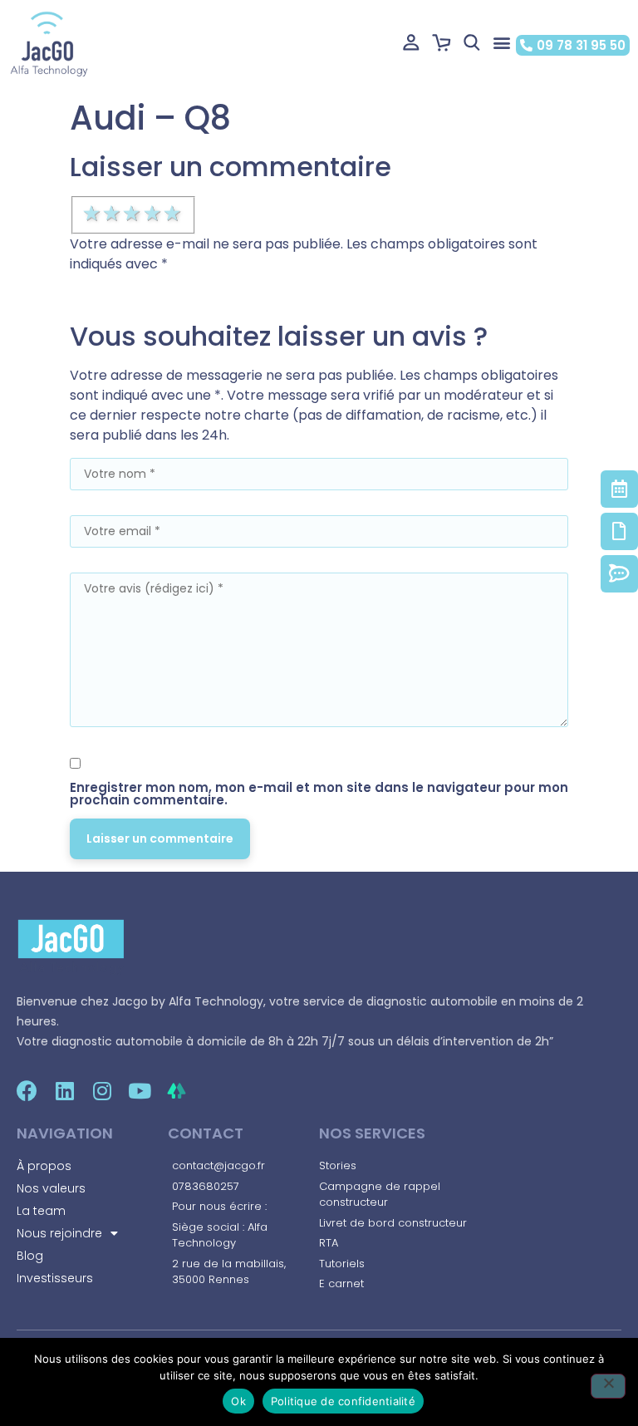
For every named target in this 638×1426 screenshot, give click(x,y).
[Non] (608, 1386)
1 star (93, 213)
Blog (30, 1255)
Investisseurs (55, 1278)
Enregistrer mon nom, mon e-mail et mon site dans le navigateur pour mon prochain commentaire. (319, 793)
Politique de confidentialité (343, 1401)
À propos (44, 1166)
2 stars (113, 213)
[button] (502, 43)
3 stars (133, 213)
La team (41, 1210)
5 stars (174, 213)
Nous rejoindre (59, 1233)
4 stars (154, 213)
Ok (238, 1401)
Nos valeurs (51, 1188)
